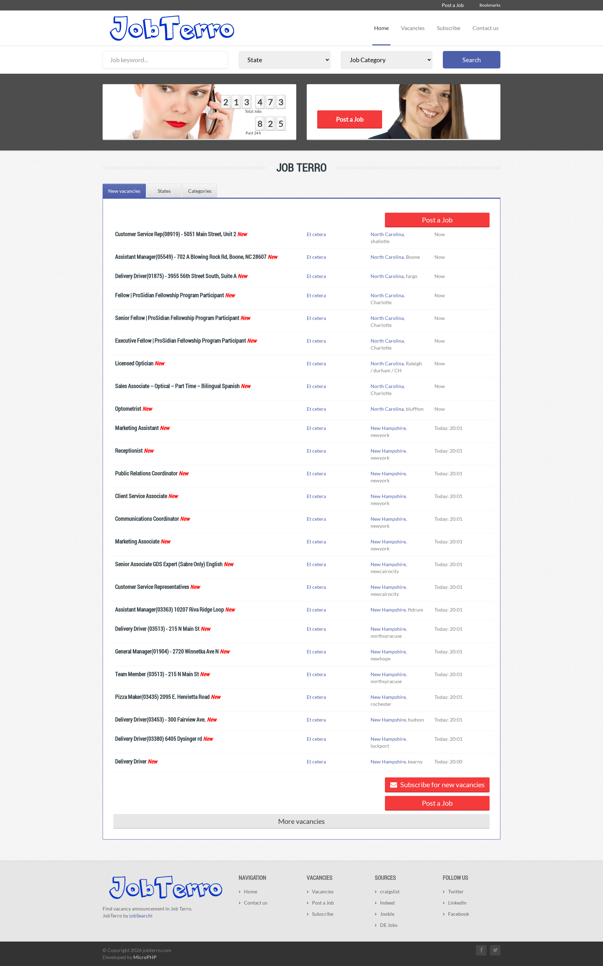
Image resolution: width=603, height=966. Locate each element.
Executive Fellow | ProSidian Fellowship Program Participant (180, 340)
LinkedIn (457, 903)
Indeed (387, 903)
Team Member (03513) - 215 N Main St (157, 674)
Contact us (485, 27)
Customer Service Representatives (152, 586)
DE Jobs (388, 925)
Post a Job (453, 5)
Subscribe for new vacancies (442, 784)
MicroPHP (145, 957)
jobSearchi (140, 916)
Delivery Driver (131, 761)
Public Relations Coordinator (146, 473)
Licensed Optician (134, 363)
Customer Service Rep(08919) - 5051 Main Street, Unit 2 (175, 233)
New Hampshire (388, 428)
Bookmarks (489, 5)
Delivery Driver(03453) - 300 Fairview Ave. (160, 719)
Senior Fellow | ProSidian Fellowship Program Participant (177, 317)
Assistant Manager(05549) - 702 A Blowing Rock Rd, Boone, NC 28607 (191, 256)
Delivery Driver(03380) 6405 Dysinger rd (158, 738)
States (164, 191)
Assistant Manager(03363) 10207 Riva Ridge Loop (169, 609)
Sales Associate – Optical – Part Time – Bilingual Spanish (177, 385)
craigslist (390, 891)
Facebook (458, 914)
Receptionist (129, 450)
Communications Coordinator (147, 518)
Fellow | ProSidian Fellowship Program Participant (169, 295)
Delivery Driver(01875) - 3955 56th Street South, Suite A (176, 275)
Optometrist (128, 408)
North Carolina (387, 234)
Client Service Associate (141, 495)
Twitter (456, 891)
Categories (199, 191)
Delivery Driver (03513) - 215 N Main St (157, 628)
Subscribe (448, 27)
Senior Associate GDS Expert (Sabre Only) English (169, 564)
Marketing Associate (137, 541)
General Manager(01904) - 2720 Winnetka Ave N (167, 651)
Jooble (387, 914)
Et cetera (316, 234)
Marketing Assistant (137, 427)
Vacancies (413, 27)
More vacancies (301, 821)
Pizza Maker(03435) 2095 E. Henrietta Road (162, 696)
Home (381, 27)
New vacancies (124, 191)
